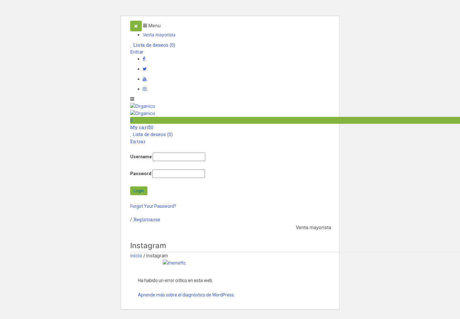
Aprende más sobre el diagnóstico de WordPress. (186, 294)
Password (140, 173)
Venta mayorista (159, 34)
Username (141, 156)
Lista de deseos (153, 45)
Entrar (137, 52)
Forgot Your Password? (153, 206)
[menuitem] (313, 227)
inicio (136, 256)
